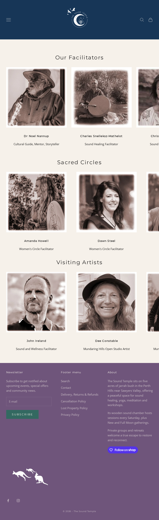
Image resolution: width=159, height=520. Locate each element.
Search (65, 381)
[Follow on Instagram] (18, 501)
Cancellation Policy (73, 401)
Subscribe (22, 414)
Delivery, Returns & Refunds (79, 394)
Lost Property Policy (74, 408)
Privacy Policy (70, 415)
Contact (66, 388)
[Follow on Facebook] (8, 501)
